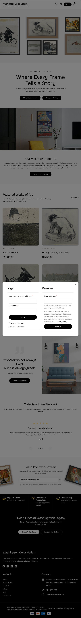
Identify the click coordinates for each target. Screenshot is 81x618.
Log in (23, 317)
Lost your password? (16, 327)
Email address (54, 296)
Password (17, 305)
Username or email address (23, 296)
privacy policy (62, 322)
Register (58, 326)
